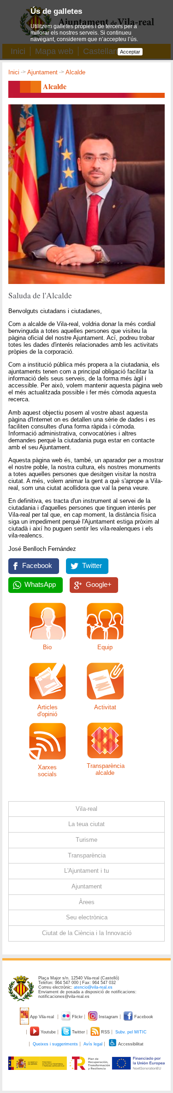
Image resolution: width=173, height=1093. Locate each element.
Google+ (99, 584)
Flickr (77, 1016)
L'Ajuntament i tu (86, 870)
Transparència (87, 855)
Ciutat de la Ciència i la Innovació (86, 933)
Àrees (87, 902)
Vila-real (86, 808)
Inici (13, 72)
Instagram (108, 1016)
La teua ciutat (86, 824)
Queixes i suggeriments (55, 1044)
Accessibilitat (130, 1044)
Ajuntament (42, 72)
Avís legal (93, 1044)
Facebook (37, 565)
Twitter (92, 565)
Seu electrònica (86, 917)
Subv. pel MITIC (131, 1032)
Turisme (86, 839)
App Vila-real (42, 1016)
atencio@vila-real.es (93, 987)
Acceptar (130, 51)
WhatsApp (40, 584)
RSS (105, 1032)
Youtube (48, 1032)
